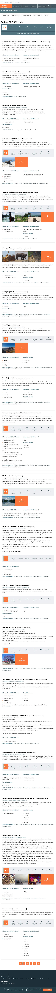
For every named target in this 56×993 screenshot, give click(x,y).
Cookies (47, 978)
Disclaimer (42, 978)
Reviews (46, 15)
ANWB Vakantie (37, 15)
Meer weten (28, 990)
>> (38, 963)
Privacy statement (34, 978)
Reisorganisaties (26, 15)
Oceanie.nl (5, 15)
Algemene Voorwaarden (19, 978)
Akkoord (47, 990)
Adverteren (3, 978)
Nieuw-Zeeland (14, 15)
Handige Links (10, 978)
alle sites (17, 2)
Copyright (28, 978)
